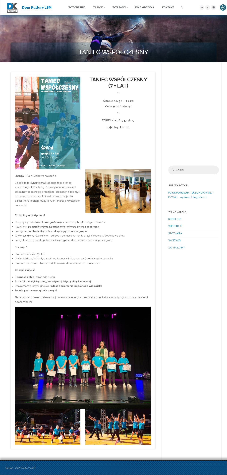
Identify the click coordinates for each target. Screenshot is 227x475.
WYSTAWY (174, 240)
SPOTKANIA (175, 233)
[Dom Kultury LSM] (12, 7)
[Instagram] (213, 7)
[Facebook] (207, 7)
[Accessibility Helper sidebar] (223, 7)
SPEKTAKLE (175, 226)
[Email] (202, 7)
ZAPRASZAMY (176, 247)
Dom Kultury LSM (37, 7)
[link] (181, 7)
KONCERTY (174, 219)
